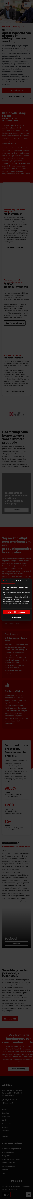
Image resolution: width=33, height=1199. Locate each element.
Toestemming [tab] (8, 581)
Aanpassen (16, 617)
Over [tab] (27, 581)
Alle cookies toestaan (16, 612)
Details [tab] (18, 581)
